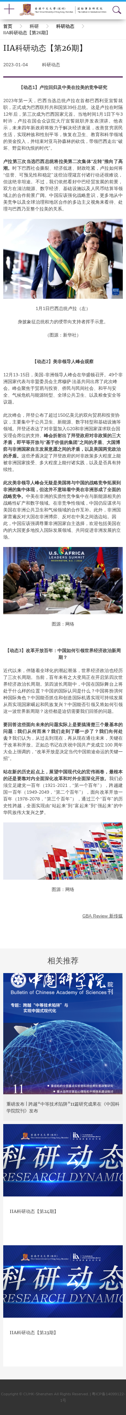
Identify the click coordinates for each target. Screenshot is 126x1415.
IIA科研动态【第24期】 (34, 1211)
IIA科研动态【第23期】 (34, 1332)
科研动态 (65, 26)
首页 (7, 26)
